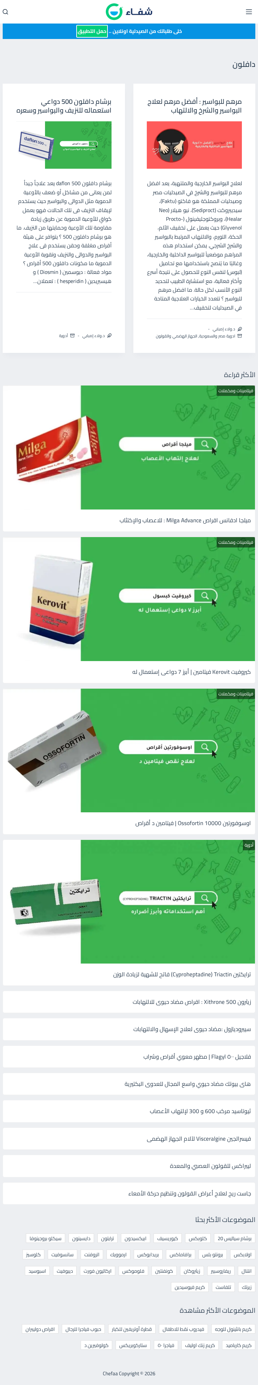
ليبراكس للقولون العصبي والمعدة (210, 1165)
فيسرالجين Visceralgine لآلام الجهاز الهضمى (199, 1138)
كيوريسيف (167, 1238)
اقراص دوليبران (40, 1329)
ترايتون (107, 1238)
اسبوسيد (37, 1270)
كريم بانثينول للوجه (233, 1329)
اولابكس (243, 1254)
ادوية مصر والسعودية (217, 336)
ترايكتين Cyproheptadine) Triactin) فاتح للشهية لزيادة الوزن (182, 974)
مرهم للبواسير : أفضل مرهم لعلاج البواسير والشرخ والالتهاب (194, 105)
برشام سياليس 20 (235, 1238)
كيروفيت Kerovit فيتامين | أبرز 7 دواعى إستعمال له (191, 671)
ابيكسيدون (135, 1238)
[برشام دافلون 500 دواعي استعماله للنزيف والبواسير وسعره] (64, 145)
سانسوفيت (62, 1254)
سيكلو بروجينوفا (45, 1238)
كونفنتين (164, 1270)
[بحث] (5, 11)
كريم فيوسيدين (190, 1287)
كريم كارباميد (239, 1345)
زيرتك (247, 1287)
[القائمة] (249, 12)
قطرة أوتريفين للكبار (132, 1329)
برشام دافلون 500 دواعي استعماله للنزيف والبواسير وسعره (64, 105)
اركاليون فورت (98, 1270)
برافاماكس (180, 1254)
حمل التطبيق (92, 31)
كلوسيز (33, 1254)
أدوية (63, 335)
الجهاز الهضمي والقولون (176, 336)
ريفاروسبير (221, 1270)
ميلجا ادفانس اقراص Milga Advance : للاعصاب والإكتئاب (185, 520)
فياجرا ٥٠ (166, 1345)
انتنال (247, 1270)
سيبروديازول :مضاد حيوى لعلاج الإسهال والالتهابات (192, 1029)
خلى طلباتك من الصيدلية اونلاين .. (130, 31)
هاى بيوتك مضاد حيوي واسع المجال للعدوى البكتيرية (188, 1083)
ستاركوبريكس (133, 1345)
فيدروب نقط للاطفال (183, 1329)
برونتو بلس (212, 1254)
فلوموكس (133, 1270)
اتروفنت (91, 1254)
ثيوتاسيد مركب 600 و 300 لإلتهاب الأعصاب (200, 1111)
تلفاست (223, 1287)
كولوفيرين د (96, 1345)
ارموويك (118, 1254)
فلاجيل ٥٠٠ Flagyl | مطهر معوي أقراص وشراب (197, 1056)
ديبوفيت (65, 1270)
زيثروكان (192, 1270)
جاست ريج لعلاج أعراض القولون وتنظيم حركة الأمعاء (189, 1193)
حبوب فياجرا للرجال (83, 1329)
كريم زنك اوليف (200, 1345)
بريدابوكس (148, 1254)
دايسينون (81, 1238)
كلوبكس (198, 1238)
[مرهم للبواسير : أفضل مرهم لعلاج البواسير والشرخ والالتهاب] (194, 145)
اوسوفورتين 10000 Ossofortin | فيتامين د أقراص (193, 823)
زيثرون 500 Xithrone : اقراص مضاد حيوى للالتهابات (192, 1001)
